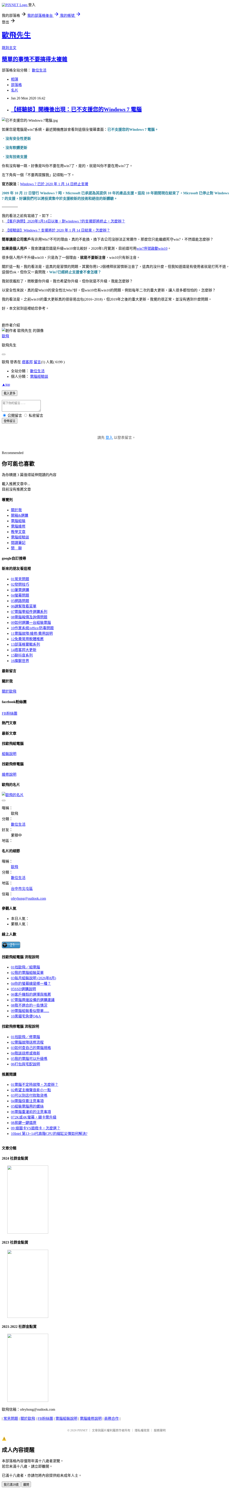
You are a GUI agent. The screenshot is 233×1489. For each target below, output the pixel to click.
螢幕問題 (20, 595)
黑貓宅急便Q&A (26, 1016)
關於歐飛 (9, 691)
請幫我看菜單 (23, 606)
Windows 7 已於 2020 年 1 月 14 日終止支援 (54, 184)
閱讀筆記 (18, 543)
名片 (14, 90)
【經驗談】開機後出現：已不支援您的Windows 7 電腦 (76, 109)
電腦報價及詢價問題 (29, 617)
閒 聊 (16, 548)
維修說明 (9, 774)
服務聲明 (160, 1430)
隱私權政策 (142, 1430)
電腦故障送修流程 (27, 1042)
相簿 (14, 79)
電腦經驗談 (39, 376)
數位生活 (39, 70)
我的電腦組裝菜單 (27, 973)
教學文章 (18, 532)
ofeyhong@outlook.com (28, 898)
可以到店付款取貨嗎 (29, 1095)
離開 (26, 1484)
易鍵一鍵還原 (23, 1123)
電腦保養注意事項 (27, 1101)
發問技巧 (20, 584)
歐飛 (5, 336)
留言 (37, 362)
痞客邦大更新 (23, 650)
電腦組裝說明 (66, 1418)
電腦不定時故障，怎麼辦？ (34, 1085)
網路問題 (20, 601)
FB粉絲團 (9, 713)
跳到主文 (9, 48)
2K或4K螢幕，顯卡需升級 (33, 1117)
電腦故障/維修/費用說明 (32, 633)
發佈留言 (9, 421)
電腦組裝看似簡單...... (30, 1011)
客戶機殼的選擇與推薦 (31, 994)
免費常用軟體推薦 (27, 639)
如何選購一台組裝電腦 (31, 623)
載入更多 (9, 393)
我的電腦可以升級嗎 (29, 1059)
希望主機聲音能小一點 (31, 1090)
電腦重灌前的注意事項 (31, 1112)
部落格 (16, 85)
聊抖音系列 (22, 655)
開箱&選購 (19, 515)
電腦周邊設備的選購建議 (33, 1000)
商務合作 (111, 1418)
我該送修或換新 (25, 1053)
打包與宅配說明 (25, 1064)
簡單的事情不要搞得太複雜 (34, 59)
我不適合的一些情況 (29, 1005)
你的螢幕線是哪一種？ (31, 983)
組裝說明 (9, 754)
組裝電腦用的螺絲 (27, 1106)
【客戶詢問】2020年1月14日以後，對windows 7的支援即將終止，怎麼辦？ (65, 221)
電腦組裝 (18, 521)
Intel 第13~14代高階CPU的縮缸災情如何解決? (49, 1134)
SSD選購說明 (23, 989)
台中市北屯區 (22, 889)
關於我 (16, 510)
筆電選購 (20, 590)
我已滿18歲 (11, 1484)
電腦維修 (18, 526)
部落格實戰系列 (25, 644)
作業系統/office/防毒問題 (32, 628)
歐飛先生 (16, 35)
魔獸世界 (20, 661)
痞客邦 (27, 362)
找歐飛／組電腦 (25, 967)
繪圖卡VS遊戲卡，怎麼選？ (35, 1128)
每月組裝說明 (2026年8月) (33, 978)
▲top (6, 384)
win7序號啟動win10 (152, 248)
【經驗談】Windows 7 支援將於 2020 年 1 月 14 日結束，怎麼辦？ (57, 230)
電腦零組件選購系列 (29, 612)
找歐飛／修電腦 (25, 1037)
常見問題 (20, 579)
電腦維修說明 (91, 1418)
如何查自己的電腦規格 (31, 1048)
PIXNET (82, 1430)
